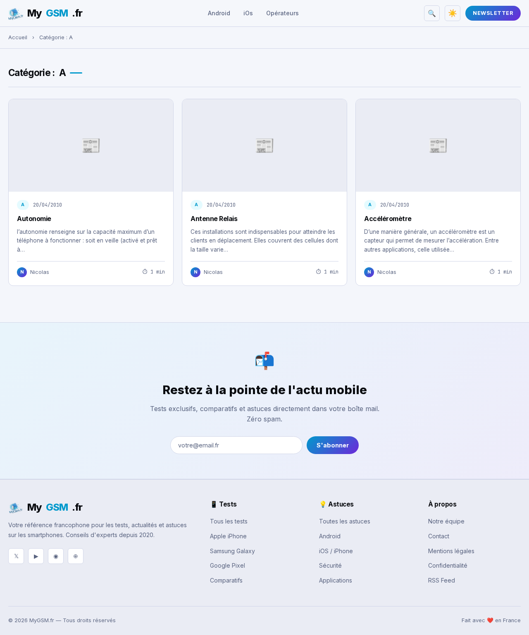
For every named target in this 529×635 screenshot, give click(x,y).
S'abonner (333, 445)
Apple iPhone (228, 536)
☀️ (452, 13)
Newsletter (493, 13)
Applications (335, 580)
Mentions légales (451, 550)
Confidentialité (447, 565)
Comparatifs (226, 580)
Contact (438, 536)
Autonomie (34, 218)
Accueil (17, 37)
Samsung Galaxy (232, 550)
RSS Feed (441, 580)
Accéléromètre (388, 218)
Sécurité (330, 565)
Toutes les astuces (344, 521)
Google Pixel (227, 565)
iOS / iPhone (336, 550)
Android (219, 13)
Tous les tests (229, 521)
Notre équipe (446, 521)
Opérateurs (282, 13)
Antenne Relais (214, 218)
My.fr (54, 13)
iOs (248, 13)
